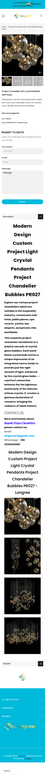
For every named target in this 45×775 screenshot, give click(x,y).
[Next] (39, 49)
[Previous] (5, 49)
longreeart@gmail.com (22, 6)
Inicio (4, 27)
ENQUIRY (22, 202)
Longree (28, 758)
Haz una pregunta (10, 113)
